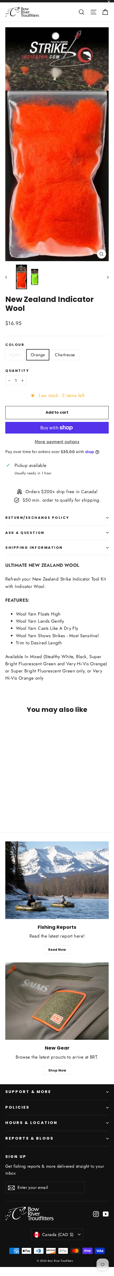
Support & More (28, 1091)
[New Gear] (57, 1001)
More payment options (57, 441)
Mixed (15, 355)
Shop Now (57, 1070)
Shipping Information (34, 547)
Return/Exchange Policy (37, 517)
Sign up (16, 1156)
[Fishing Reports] (57, 880)
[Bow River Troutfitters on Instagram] (96, 1213)
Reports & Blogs (29, 1138)
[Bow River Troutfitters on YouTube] (106, 1213)
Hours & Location (31, 1122)
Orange (38, 355)
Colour (14, 345)
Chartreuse (65, 355)
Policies (17, 1107)
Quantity (17, 371)
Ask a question (25, 532)
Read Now (57, 949)
